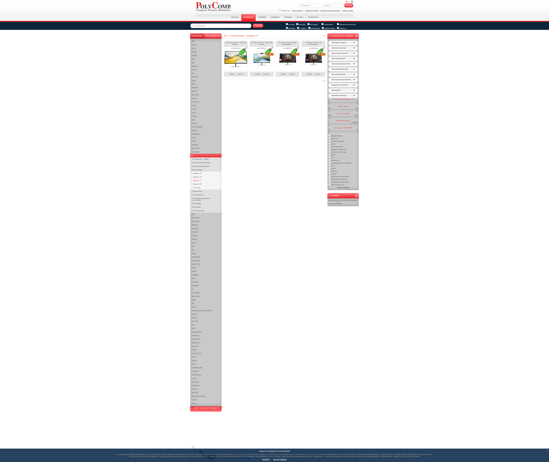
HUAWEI (195, 235)
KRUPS (194, 271)
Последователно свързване (341, 163)
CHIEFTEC (195, 102)
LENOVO (195, 282)
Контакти (313, 17)
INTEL (194, 243)
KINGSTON (196, 264)
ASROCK (195, 77)
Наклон (333, 174)
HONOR (195, 232)
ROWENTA (195, 335)
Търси (258, 26)
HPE (193, 214)
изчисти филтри (343, 187)
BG (347, 1)
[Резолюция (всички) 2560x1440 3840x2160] (343, 74)
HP (193, 155)
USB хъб (334, 171)
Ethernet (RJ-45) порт (338, 152)
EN (352, 1)
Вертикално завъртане (339, 179)
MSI (193, 303)
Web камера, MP (337, 147)
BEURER (195, 88)
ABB (193, 41)
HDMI (333, 155)
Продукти (248, 17)
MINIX (194, 300)
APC (193, 73)
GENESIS (195, 145)
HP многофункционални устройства (201, 199)
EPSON (194, 130)
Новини (262, 17)
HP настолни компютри (200, 166)
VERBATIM (195, 385)
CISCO (194, 105)
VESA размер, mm (337, 185)
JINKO (194, 253)
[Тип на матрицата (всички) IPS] (343, 64)
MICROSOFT (196, 296)
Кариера (275, 17)
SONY (194, 357)
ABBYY (194, 45)
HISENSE (195, 228)
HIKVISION (195, 221)
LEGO (194, 278)
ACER (194, 48)
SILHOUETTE (196, 353)
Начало (235, 17)
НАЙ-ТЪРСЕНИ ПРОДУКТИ (207, 408)
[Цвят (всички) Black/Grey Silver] (343, 90)
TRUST (194, 378)
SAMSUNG (195, 343)
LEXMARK (195, 285)
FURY (194, 141)
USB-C (333, 168)
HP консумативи (198, 211)
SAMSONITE (196, 339)
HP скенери (196, 207)
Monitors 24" (197, 177)
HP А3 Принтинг (198, 195)
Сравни (231, 74)
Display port (335, 160)
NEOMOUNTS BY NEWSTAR (202, 310)
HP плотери (196, 203)
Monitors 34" (197, 184)
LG (193, 289)
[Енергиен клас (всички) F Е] (343, 85)
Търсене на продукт (342, 36)
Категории (196, 36)
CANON (194, 98)
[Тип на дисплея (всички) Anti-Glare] (343, 69)
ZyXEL (194, 403)
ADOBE (194, 55)
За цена (240, 74)
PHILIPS (194, 318)
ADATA (194, 52)
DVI (332, 157)
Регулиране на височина (340, 182)
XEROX (194, 400)
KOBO (194, 268)
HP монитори (197, 170)
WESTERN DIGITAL (199, 396)
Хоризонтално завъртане (340, 176)
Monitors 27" (197, 180)
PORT (194, 328)
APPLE (194, 70)
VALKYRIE (195, 382)
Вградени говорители (338, 149)
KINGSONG (196, 260)
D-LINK (194, 116)
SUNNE (194, 360)
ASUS (194, 80)
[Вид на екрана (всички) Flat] (343, 53)
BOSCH (194, 91)
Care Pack (196, 188)
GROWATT (196, 152)
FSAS (194, 138)
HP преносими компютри (201, 163)
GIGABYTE (196, 148)
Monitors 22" (197, 173)
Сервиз (288, 17)
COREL (194, 109)
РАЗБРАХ (266, 460)
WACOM (195, 393)
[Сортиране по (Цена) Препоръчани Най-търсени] (343, 43)
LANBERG (195, 275)
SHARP (194, 350)
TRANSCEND (196, 375)
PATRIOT (195, 314)
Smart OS (334, 138)
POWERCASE (197, 332)
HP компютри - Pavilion (200, 159)
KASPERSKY (196, 257)
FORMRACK (196, 134)
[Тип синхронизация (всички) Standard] (343, 80)
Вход (349, 5)
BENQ (194, 84)
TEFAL (194, 364)
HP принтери (197, 191)
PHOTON (195, 321)
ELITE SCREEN (197, 127)
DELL (193, 120)
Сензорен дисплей (337, 141)
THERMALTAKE (197, 368)
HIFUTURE (196, 218)
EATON (194, 123)
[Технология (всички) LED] (343, 58)
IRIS (193, 246)
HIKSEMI (195, 225)
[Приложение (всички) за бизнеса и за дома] (343, 95)
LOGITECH (196, 293)
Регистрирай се (297, 10)
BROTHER (195, 95)
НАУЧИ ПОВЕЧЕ (280, 460)
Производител (213, 36)
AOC (193, 63)
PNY (193, 325)
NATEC (194, 307)
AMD (193, 59)
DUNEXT (195, 389)
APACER (195, 66)
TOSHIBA (195, 371)
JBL (193, 250)
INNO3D (195, 239)
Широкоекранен (336, 136)
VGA (332, 166)
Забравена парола (312, 10)
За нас (300, 17)
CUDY (194, 113)
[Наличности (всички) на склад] (343, 48)
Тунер (333, 144)
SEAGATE (195, 346)
